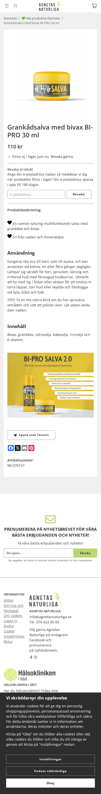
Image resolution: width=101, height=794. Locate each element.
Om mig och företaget (14, 608)
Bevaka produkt (20, 169)
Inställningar (50, 759)
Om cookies (13, 615)
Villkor (9, 600)
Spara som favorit (33, 435)
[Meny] (6, 5)
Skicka (85, 553)
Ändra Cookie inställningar (14, 631)
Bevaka (79, 194)
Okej (50, 783)
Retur (8, 641)
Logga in (10, 620)
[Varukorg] (94, 5)
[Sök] (15, 6)
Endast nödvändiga (50, 771)
